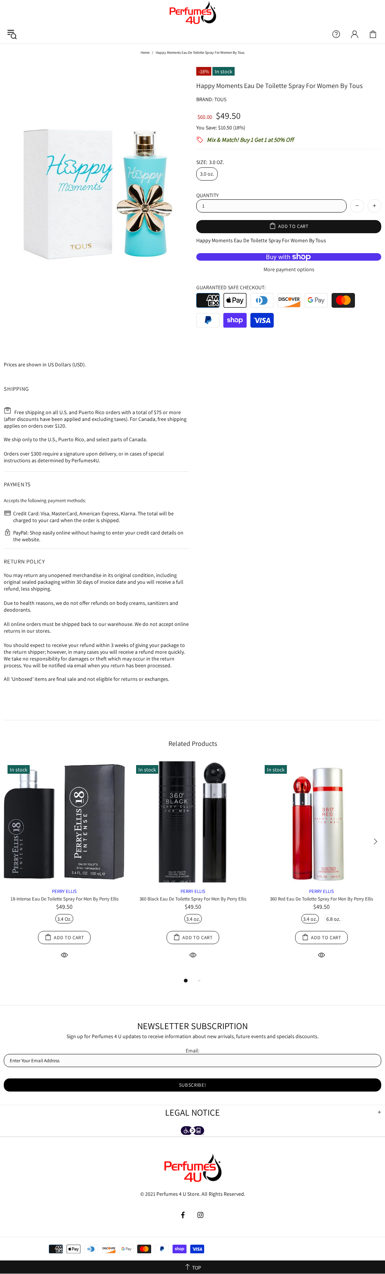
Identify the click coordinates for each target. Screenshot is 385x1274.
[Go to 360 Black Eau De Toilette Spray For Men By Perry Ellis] (192, 770)
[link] (372, 34)
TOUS (220, 99)
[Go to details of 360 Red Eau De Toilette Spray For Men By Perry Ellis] (321, 880)
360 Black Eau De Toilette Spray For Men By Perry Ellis (192, 899)
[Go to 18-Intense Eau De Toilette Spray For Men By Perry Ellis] (64, 770)
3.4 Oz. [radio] (64, 919)
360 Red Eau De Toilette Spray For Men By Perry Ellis (321, 899)
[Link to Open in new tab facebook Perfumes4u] (183, 1215)
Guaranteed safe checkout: (230, 287)
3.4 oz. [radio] (193, 919)
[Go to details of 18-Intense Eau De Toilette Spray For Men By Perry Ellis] (64, 880)
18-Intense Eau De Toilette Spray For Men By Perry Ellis (64, 899)
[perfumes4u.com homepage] (192, 12)
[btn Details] (64, 954)
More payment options (289, 269)
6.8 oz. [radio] (333, 919)
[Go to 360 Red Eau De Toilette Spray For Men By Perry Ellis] (321, 770)
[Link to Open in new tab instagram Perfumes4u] (200, 1215)
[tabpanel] (64, 868)
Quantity (207, 195)
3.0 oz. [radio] (207, 173)
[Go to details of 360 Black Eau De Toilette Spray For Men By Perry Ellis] (192, 880)
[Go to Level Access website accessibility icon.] (192, 1131)
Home (145, 52)
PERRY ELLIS (64, 891)
